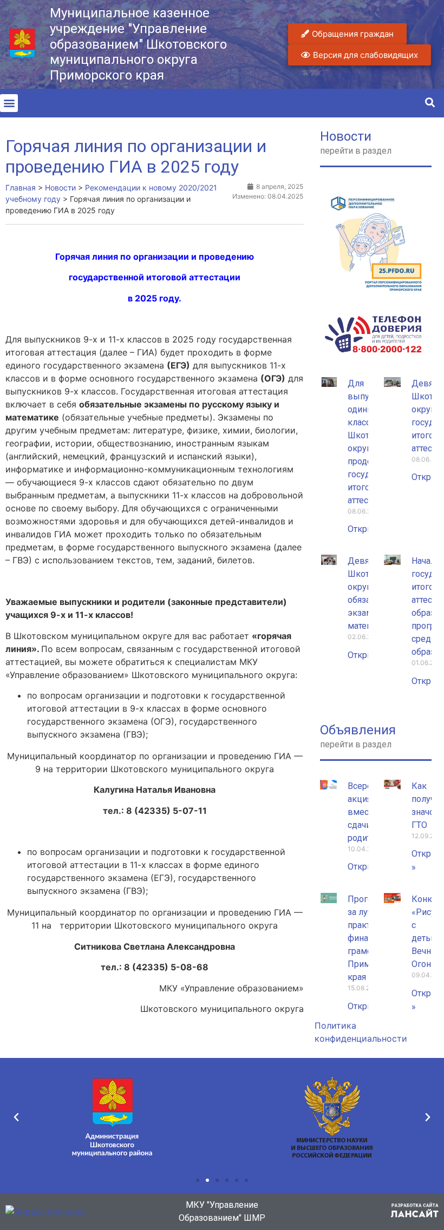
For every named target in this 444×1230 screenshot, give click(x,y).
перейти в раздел (355, 151)
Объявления (358, 730)
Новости (345, 136)
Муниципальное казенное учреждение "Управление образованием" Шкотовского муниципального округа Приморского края (138, 44)
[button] (9, 103)
